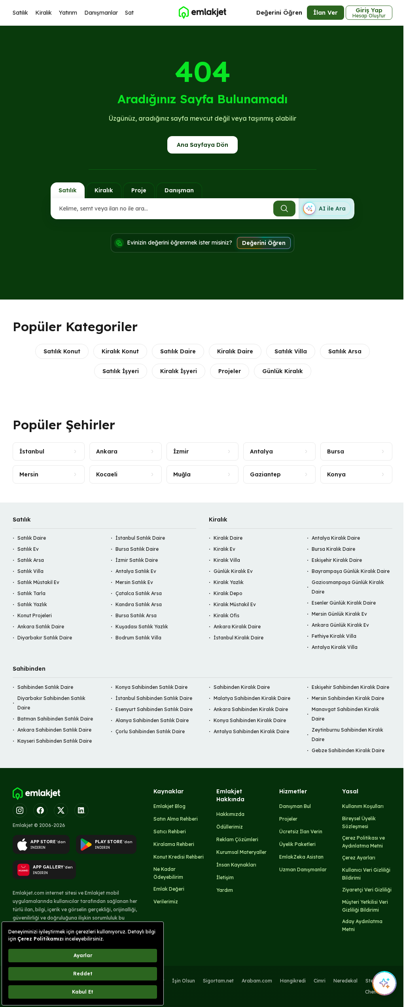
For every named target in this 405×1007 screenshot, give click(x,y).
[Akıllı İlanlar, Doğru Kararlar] (202, 12)
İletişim (225, 877)
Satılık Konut (62, 351)
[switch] (326, 208)
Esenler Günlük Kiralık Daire (344, 603)
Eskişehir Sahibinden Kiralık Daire (350, 687)
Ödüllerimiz (229, 827)
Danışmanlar (101, 12)
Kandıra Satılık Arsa (138, 604)
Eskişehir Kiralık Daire (337, 560)
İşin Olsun (183, 981)
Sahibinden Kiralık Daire (242, 687)
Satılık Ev (28, 549)
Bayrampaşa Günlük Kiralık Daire (351, 571)
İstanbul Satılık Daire (140, 538)
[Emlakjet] (36, 793)
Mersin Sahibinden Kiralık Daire (348, 698)
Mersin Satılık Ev (134, 582)
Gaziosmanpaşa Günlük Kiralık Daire (348, 587)
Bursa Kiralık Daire (333, 549)
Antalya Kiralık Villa (335, 647)
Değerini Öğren (279, 12)
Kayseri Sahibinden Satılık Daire (54, 741)
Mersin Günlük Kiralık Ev (339, 614)
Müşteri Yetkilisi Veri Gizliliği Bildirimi (365, 906)
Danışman (179, 190)
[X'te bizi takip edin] (61, 810)
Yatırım (68, 12)
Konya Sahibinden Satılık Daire (151, 687)
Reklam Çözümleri (237, 839)
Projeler (229, 371)
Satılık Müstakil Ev (38, 582)
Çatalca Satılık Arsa (138, 593)
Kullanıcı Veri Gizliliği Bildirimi (366, 874)
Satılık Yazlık (32, 604)
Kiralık (43, 12)
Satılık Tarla (31, 593)
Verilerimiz (165, 902)
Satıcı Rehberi (169, 831)
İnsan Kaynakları (236, 865)
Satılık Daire (178, 351)
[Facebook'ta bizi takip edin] (40, 810)
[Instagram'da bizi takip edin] (20, 810)
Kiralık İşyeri (178, 371)
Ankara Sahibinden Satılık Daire (54, 730)
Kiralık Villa (227, 560)
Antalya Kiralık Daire (336, 538)
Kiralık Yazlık (229, 582)
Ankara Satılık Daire (40, 627)
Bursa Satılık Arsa (136, 615)
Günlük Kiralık (282, 371)
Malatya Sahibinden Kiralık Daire (252, 698)
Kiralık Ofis (226, 615)
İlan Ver (325, 12)
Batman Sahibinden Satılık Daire (55, 719)
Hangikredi (293, 981)
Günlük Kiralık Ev (233, 571)
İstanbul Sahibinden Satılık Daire (153, 698)
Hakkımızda (230, 814)
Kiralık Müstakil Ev (235, 604)
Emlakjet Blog (169, 806)
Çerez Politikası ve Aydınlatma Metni (363, 842)
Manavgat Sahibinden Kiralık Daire (345, 714)
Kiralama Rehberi (173, 844)
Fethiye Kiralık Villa (334, 636)
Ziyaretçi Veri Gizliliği (367, 890)
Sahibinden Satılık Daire (45, 687)
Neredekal (345, 981)
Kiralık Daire (235, 351)
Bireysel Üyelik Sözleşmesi (359, 822)
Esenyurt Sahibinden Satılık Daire (154, 709)
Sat (129, 12)
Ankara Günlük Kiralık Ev (340, 625)
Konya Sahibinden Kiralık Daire (250, 720)
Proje (138, 190)
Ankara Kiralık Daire (237, 627)
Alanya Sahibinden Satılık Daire (152, 720)
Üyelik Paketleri (297, 844)
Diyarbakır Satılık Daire (44, 638)
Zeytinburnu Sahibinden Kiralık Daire (347, 734)
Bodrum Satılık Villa (138, 638)
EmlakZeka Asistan (301, 857)
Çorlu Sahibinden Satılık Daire (150, 731)
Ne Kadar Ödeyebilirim (168, 873)
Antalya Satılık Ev (135, 571)
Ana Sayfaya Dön (202, 144)
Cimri (320, 981)
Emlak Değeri (168, 889)
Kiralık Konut (120, 351)
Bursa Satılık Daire (137, 549)
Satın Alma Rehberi (175, 819)
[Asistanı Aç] (384, 983)
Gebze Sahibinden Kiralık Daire (348, 750)
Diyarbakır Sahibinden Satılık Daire (51, 703)
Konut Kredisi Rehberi (178, 857)
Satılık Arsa (344, 351)
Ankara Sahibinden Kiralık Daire (251, 709)
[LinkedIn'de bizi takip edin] (81, 810)
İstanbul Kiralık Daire (238, 638)
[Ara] (284, 208)
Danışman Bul (295, 806)
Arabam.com (257, 981)
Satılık (20, 12)
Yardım (224, 890)
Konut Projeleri (34, 615)
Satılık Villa (290, 351)
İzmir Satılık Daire (136, 560)
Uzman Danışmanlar (303, 869)
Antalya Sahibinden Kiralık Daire (251, 731)
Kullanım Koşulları (363, 806)
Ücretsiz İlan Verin (300, 831)
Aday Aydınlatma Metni (362, 925)
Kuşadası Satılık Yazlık (141, 627)
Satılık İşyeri (120, 371)
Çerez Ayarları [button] (358, 858)
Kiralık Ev (224, 549)
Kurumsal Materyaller (241, 852)
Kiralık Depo (228, 593)
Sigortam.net (218, 981)
